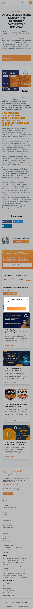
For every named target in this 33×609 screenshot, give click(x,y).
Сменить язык (16, 308)
